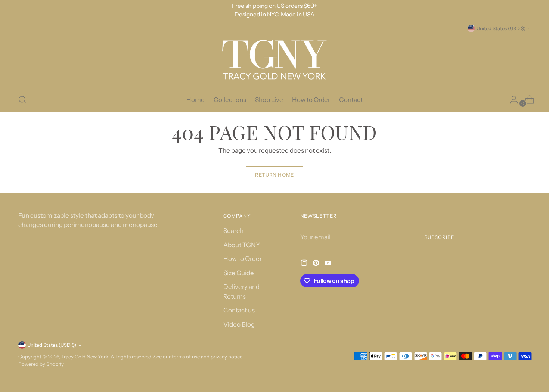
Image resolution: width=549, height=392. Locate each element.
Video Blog (239, 324)
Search (233, 230)
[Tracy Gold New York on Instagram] (304, 264)
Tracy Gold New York (84, 357)
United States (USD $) (501, 28)
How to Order (242, 258)
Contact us (239, 310)
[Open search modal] (22, 99)
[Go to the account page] (510, 99)
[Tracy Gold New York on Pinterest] (316, 264)
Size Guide (238, 273)
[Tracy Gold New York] (274, 60)
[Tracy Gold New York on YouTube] (328, 264)
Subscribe (439, 237)
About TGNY (241, 245)
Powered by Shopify (41, 364)
